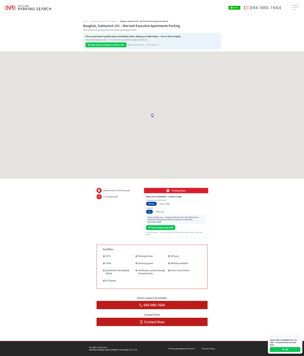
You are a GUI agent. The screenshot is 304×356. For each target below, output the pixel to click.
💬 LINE (285, 349)
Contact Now (154, 321)
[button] (152, 115)
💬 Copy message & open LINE (160, 227)
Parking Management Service (182, 348)
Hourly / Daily (165, 204)
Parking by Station (96, 21)
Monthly (151, 204)
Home (85, 21)
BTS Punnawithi (111, 21)
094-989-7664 (265, 7)
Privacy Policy (208, 348)
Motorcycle (160, 212)
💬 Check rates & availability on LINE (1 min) (106, 44)
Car (149, 212)
